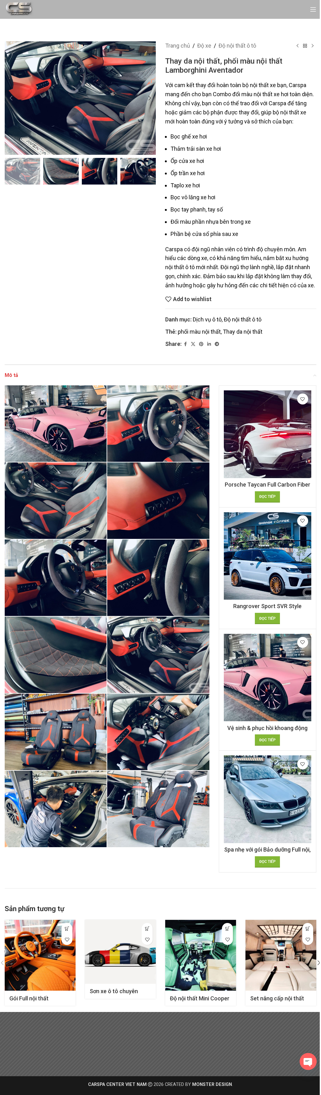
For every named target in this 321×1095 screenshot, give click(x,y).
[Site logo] (19, 9)
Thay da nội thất (242, 331)
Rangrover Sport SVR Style (267, 606)
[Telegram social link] (217, 344)
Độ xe (204, 45)
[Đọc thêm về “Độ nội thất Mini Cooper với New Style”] (227, 928)
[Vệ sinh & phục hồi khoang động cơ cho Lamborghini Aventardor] (267, 677)
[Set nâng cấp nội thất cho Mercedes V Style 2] (280, 955)
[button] (11, 98)
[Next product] (312, 46)
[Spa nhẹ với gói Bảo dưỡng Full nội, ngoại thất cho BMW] (267, 799)
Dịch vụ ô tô (207, 319)
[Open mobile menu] (313, 9)
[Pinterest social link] (201, 344)
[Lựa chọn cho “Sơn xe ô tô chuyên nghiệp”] (147, 928)
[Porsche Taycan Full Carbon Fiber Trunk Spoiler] (267, 434)
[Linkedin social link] (209, 344)
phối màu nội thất (199, 331)
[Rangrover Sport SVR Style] (267, 556)
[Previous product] (297, 46)
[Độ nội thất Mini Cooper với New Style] (200, 955)
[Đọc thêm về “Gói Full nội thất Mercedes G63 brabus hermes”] (66, 928)
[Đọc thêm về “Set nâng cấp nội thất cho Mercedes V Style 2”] (307, 928)
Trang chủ (177, 45)
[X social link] (193, 344)
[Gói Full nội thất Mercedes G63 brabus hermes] (40, 955)
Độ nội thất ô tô (237, 45)
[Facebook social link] (185, 344)
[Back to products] (305, 46)
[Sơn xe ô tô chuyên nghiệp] (120, 951)
